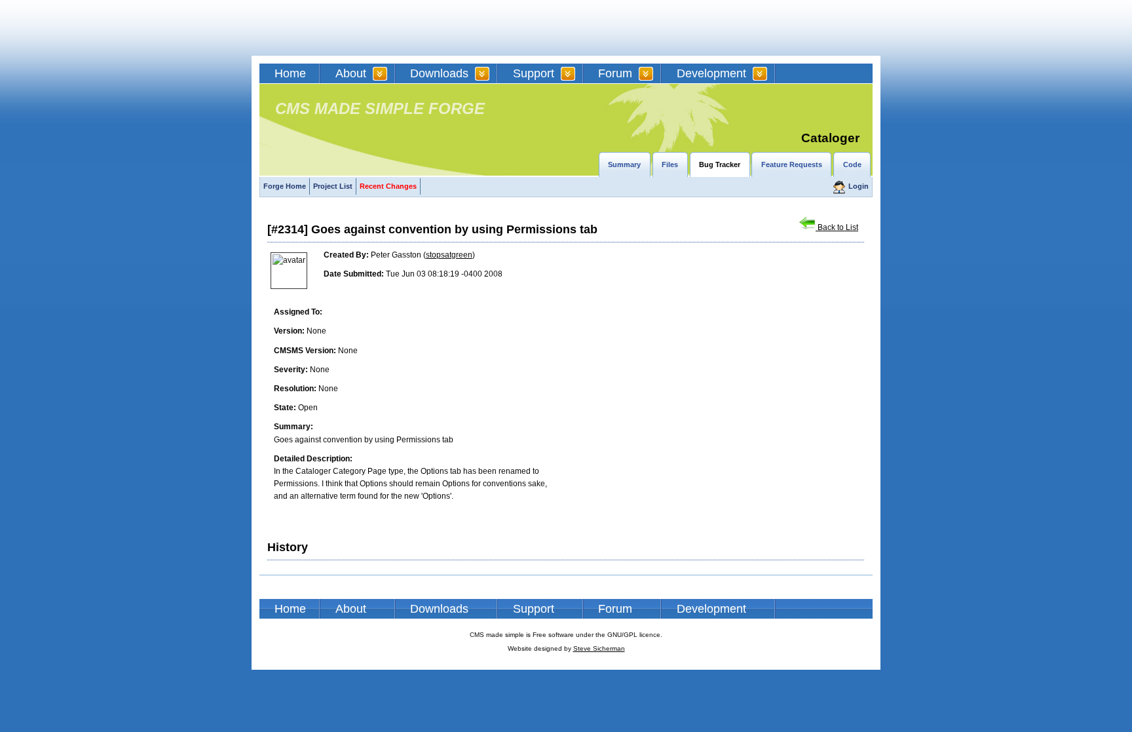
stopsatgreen (449, 255)
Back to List (837, 227)
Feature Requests (791, 164)
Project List (332, 186)
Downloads (439, 73)
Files (670, 164)
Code (852, 164)
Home (290, 73)
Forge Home (284, 186)
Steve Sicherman (599, 648)
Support (533, 73)
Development (711, 73)
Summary (624, 164)
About (350, 73)
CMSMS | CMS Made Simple (353, 28)
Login (858, 186)
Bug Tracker (719, 164)
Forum (615, 73)
